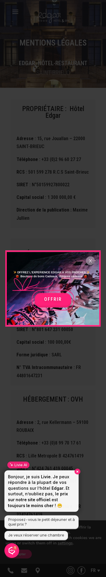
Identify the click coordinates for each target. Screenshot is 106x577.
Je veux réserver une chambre (36, 535)
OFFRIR (53, 299)
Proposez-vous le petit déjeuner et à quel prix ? (41, 521)
